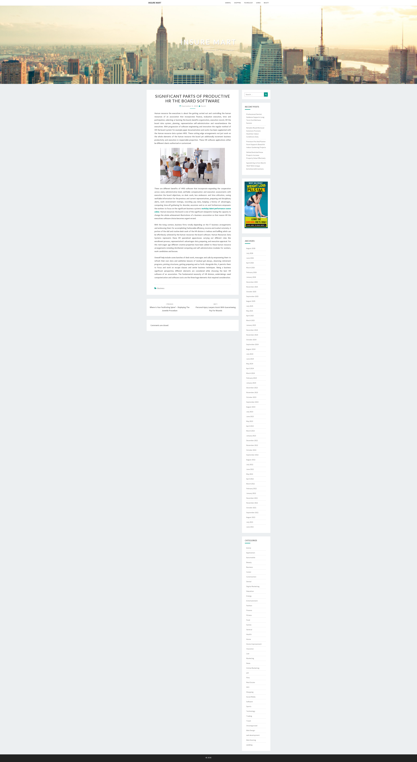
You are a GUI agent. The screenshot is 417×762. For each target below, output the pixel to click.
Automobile (250, 557)
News (248, 663)
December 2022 (252, 440)
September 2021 (252, 512)
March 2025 (250, 320)
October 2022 (251, 450)
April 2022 (250, 479)
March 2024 (250, 373)
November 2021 (252, 503)
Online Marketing (252, 668)
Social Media (250, 697)
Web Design (250, 730)
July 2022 (249, 464)
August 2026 (250, 248)
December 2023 (252, 388)
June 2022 (250, 469)
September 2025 (252, 296)
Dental (248, 581)
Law (247, 653)
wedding (249, 745)
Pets (248, 677)
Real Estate (250, 682)
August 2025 (250, 301)
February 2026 (251, 272)
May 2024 (249, 364)
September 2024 (252, 344)
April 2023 (250, 426)
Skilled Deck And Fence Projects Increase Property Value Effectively (255, 155)
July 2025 (249, 306)
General (228, 3)
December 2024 (252, 330)
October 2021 (251, 508)
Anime (248, 548)
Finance (249, 610)
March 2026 (250, 267)
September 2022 (252, 455)
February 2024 (251, 378)
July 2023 (249, 412)
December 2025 (252, 282)
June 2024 (250, 359)
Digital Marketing (252, 586)
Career (248, 572)
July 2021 (249, 522)
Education (250, 591)
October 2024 (251, 340)
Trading (249, 716)
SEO (247, 687)
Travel (248, 721)
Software (249, 701)
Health (249, 634)
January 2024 (251, 383)
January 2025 (251, 325)
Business (160, 288)
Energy (249, 596)
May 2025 (249, 311)
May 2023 (249, 421)
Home (248, 639)
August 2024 (250, 349)
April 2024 (250, 368)
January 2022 (251, 493)
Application (250, 553)
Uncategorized (251, 726)
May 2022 (249, 474)
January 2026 (251, 277)
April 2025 (250, 315)
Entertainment (252, 601)
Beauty (266, 3)
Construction (251, 577)
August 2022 (250, 460)
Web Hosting (251, 740)
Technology (248, 3)
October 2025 (251, 291)
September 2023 (252, 402)
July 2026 (249, 253)
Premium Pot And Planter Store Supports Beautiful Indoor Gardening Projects (256, 144)
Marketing (250, 658)
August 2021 (250, 517)
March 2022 (250, 484)
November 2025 (252, 287)
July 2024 (249, 354)
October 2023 (251, 397)
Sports (248, 706)
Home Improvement (254, 644)
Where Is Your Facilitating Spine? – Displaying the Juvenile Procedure (169, 307)
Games (258, 3)
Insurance (250, 649)
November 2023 (252, 392)
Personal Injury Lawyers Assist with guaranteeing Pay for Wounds (216, 307)
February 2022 (251, 488)
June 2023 (250, 416)
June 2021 (250, 527)
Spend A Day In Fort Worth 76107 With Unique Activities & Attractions (256, 166)
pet (247, 673)
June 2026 (250, 258)
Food (248, 620)
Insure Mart (154, 2)
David (203, 106)
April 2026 (250, 263)
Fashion (249, 605)
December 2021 (252, 498)
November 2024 (252, 335)
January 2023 (251, 436)
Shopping (237, 3)
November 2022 (252, 445)
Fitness (249, 615)
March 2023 (250, 431)
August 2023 (250, 407)
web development (253, 735)
